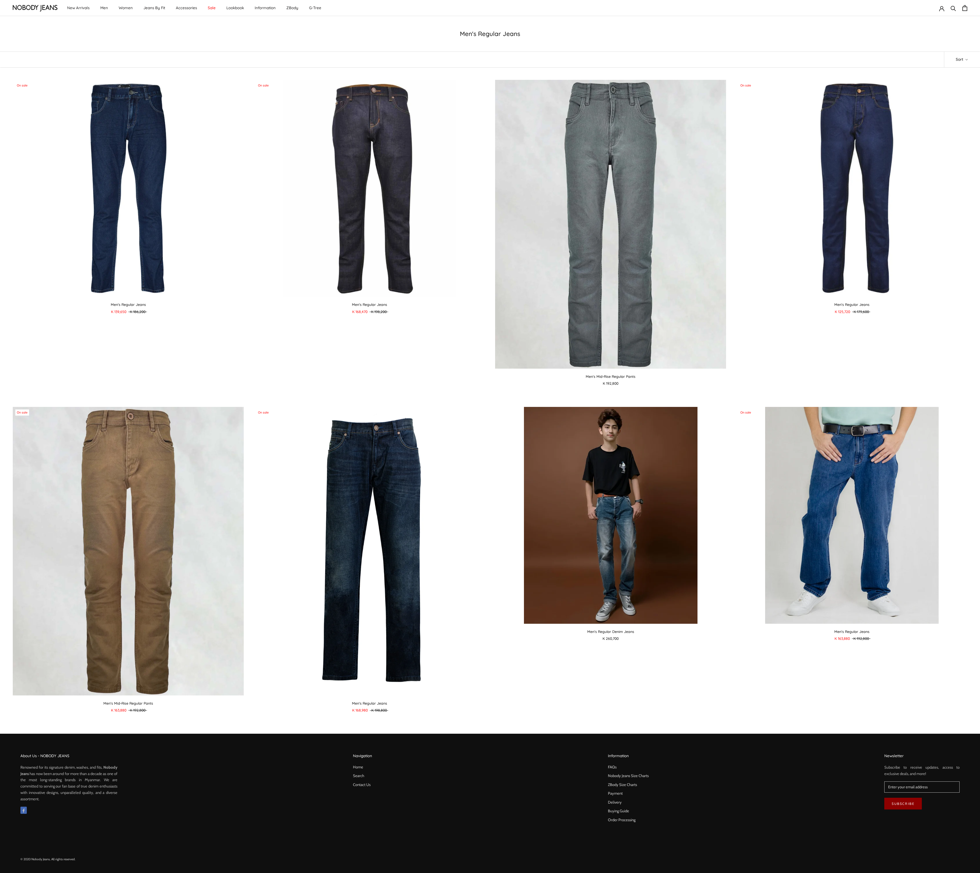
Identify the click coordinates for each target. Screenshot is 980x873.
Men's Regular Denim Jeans (610, 631)
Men (104, 7)
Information (265, 7)
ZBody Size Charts (622, 784)
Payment (615, 793)
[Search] (953, 8)
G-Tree (315, 7)
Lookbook (235, 7)
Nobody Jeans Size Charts (628, 776)
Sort (960, 59)
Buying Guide (618, 811)
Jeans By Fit (154, 7)
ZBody (292, 7)
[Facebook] (23, 810)
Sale (212, 7)
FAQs (612, 767)
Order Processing (621, 820)
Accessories (186, 7)
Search (358, 776)
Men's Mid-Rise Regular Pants (610, 376)
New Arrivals (78, 7)
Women (126, 7)
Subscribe (903, 804)
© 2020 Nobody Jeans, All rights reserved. (48, 859)
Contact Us (362, 784)
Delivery (615, 802)
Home (358, 767)
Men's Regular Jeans (128, 304)
